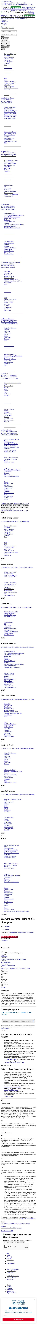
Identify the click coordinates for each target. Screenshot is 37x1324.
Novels (6, 441)
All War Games (5, 607)
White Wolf (7, 85)
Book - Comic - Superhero (8, 968)
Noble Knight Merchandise (11, 476)
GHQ (5, 298)
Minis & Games (5, 42)
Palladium (7, 89)
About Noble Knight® (13, 1269)
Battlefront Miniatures (10, 299)
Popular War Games (9, 162)
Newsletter (10, 1289)
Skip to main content (6, 1)
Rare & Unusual (8, 483)
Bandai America (8, 362)
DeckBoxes (7, 337)
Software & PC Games (10, 459)
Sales (5, 494)
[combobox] (9, 31)
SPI (5, 186)
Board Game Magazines (10, 110)
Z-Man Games (8, 139)
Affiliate (9, 1286)
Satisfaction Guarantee (13, 1276)
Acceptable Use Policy (5, 1028)
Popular (6, 482)
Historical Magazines (10, 445)
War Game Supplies (9, 165)
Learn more (14, 1062)
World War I (7, 166)
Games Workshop (9, 241)
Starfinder (6, 63)
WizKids (6, 244)
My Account (15, 510)
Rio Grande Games (9, 135)
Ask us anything (8, 1096)
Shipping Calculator (11, 1274)
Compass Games (8, 193)
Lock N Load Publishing (11, 194)
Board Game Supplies (10, 112)
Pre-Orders (7, 485)
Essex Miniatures (8, 301)
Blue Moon (7, 309)
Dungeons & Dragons (10, 54)
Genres (6, 499)
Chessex (6, 417)
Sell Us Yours (4, 940)
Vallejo (6, 410)
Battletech (7, 220)
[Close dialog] (34, 1300)
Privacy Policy (11, 1263)
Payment (9, 1258)
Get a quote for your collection (12, 1087)
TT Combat (7, 252)
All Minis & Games (6, 647)
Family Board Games (10, 116)
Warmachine (7, 218)
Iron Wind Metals (9, 251)
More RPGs (7, 555)
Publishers (26, 521)
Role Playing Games (6, 505)
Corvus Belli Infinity (9, 221)
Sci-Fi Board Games (9, 118)
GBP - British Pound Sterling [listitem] (9, 18)
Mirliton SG (7, 310)
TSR (5, 78)
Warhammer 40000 (9, 651)
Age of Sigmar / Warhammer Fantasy (14, 215)
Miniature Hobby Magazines (12, 227)
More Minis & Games (10, 687)
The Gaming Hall (11, 503)
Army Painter (7, 413)
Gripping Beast (8, 307)
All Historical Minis (6, 699)
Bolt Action (7, 271)
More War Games (9, 635)
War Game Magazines (10, 163)
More (2, 49)
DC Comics (7, 911)
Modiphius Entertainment (11, 88)
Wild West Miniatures (10, 226)
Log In (13, 15)
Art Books (7, 448)
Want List (8, 15)
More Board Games (9, 595)
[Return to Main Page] (1, 514)
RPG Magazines (8, 61)
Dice (5, 65)
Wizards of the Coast (9, 81)
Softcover (6, 929)
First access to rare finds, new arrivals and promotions (17, 1240)
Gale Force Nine (8, 254)
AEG (5, 143)
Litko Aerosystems (9, 420)
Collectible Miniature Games (12, 217)
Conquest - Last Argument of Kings (14, 224)
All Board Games (5, 567)
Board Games (4, 38)
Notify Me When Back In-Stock (9, 936)
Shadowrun (7, 60)
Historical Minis (5, 43)
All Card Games (8, 108)
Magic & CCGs (5, 45)
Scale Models (7, 282)
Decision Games (8, 185)
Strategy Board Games (10, 113)
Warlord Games (8, 302)
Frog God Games (9, 86)
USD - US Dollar (16, 7)
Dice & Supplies (5, 47)
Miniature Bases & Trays (11, 279)
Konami (6, 357)
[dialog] (18, 1161)
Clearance (7, 491)
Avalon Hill (7, 190)
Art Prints (6, 468)
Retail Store (31, 12)
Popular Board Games (10, 107)
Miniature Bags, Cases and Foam (13, 281)
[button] (8, 914)
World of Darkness (9, 57)
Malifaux (6, 223)
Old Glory (7, 304)
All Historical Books (9, 451)
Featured (6, 490)
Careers (9, 1285)
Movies (6, 460)
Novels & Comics (9, 909)
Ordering (9, 1257)
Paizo (5, 80)
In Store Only (8, 497)
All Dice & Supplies (6, 794)
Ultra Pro (6, 412)
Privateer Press (8, 249)
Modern (6, 170)
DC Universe (19, 968)
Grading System (11, 1277)
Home (5, 908)
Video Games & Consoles (11, 457)
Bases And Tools (8, 386)
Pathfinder (7, 55)
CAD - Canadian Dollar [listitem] (9, 9)
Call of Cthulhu (8, 58)
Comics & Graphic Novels (11, 439)
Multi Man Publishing (10, 191)
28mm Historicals (9, 278)
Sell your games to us (10, 1059)
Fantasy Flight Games (10, 132)
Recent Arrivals (8, 486)
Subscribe (18, 1319)
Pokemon (6, 329)
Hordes (14, 218)
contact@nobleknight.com (11, 1090)
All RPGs (3, 521)
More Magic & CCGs (10, 782)
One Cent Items (8, 496)
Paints (5, 284)
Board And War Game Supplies (12, 383)
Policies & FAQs (11, 1271)
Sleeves (6, 336)
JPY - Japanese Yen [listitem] (20, 10)
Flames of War (8, 273)
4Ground (6, 246)
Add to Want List (5, 938)
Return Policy (10, 1272)
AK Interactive (8, 415)
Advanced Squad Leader (11, 160)
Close (2, 1222)
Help (8, 1253)
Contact (30, 13)
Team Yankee (7, 274)
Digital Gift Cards (9, 462)
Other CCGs (7, 332)
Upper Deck (7, 360)
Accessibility (10, 1279)
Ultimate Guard (8, 418)
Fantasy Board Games (10, 115)
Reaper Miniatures (9, 243)
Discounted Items (9, 493)
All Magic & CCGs (6, 748)
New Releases (8, 488)
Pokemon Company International (13, 356)
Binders (6, 334)
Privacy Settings (10, 1261)
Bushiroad (7, 363)
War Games (4, 40)
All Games (4, 24)
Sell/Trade (3, 20)
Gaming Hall (4, 21)
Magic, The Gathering (10, 328)
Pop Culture (26, 968)
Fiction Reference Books (11, 444)
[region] (18, 1017)
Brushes (6, 387)
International (10, 1260)
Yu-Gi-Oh (7, 331)
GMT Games (7, 188)
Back (2, 512)
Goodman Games (9, 83)
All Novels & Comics (10, 450)
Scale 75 (6, 421)
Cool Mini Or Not (9, 138)
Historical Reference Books (11, 447)
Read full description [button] (6, 1005)
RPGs (2, 36)
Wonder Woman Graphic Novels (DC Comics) (23, 911)
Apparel (6, 473)
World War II (7, 168)
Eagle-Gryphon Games (10, 141)
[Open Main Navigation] (1, 26)
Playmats (6, 339)
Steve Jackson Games (10, 133)
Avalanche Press (8, 196)
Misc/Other (7, 474)
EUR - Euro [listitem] (19, 9)
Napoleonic (7, 171)
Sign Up (22, 1242)
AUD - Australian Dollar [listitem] (28, 7)
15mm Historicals (9, 276)
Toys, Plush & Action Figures (12, 470)
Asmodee (6, 136)
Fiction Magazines (9, 442)
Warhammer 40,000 (9, 213)
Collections (4, 23)
